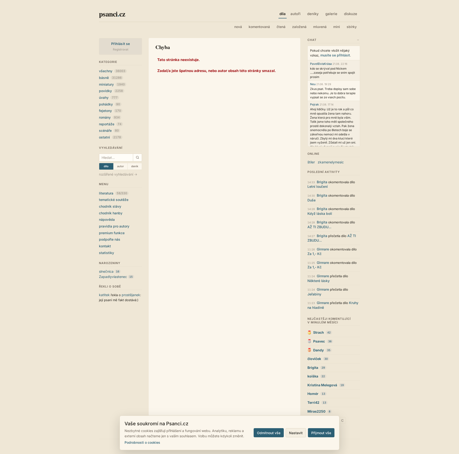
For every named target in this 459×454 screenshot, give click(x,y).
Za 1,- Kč (314, 254)
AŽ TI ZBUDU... (319, 227)
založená (299, 27)
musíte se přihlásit (335, 55)
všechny (112, 71)
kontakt (105, 246)
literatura (113, 193)
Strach (318, 332)
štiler (311, 162)
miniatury (112, 84)
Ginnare (323, 249)
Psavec (319, 341)
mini (336, 27)
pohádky (109, 104)
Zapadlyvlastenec (113, 277)
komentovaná (259, 27)
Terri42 (313, 402)
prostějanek (131, 295)
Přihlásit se (120, 44)
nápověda (107, 219)
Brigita (322, 182)
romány (109, 117)
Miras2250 (316, 411)
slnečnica (106, 271)
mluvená (320, 27)
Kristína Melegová (322, 385)
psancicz (112, 13)
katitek (104, 295)
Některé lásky (318, 281)
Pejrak (314, 104)
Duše (311, 200)
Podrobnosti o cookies (142, 442)
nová (238, 27)
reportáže (110, 124)
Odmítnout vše (268, 433)
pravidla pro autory (114, 226)
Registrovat (120, 49)
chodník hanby (110, 213)
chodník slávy (110, 206)
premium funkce (112, 233)
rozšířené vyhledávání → (118, 174)
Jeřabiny (314, 294)
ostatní (110, 137)
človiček (314, 359)
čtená (281, 27)
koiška (312, 376)
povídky (111, 91)
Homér (312, 394)
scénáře (109, 130)
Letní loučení (317, 186)
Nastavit (296, 433)
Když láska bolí (319, 213)
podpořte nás (109, 239)
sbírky (352, 27)
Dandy (318, 350)
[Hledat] (137, 157)
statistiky (106, 253)
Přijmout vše (321, 433)
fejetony (110, 111)
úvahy (108, 97)
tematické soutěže (113, 200)
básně (110, 78)
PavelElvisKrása (321, 64)
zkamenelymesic (331, 162)
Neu (313, 84)
